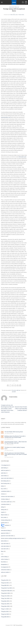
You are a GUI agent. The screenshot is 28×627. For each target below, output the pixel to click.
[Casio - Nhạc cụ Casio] (14, 2)
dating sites (4, 509)
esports (3, 512)
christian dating (4, 499)
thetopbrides (4, 564)
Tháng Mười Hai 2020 (6, 588)
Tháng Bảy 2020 (5, 601)
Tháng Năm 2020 (5, 606)
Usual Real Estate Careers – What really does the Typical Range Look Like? (16, 442)
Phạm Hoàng (21, 14)
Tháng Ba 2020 (4, 611)
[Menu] (2, 2)
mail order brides (5, 546)
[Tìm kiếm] (23, 2)
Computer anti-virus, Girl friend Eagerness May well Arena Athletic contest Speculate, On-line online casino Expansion (7, 409)
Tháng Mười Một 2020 (6, 590)
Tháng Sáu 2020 (5, 603)
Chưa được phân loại (14, 7)
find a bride (3, 517)
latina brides (4, 541)
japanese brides (5, 533)
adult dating (4, 467)
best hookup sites (5, 483)
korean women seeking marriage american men (12, 538)
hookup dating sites (5, 520)
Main (2, 551)
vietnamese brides (5, 569)
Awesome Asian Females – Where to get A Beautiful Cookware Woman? (21, 408)
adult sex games (5, 470)
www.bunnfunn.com (6, 117)
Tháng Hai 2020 (5, 614)
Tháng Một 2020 (5, 616)
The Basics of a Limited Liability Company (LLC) (15, 448)
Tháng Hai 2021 (5, 582)
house (2, 527)
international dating (5, 530)
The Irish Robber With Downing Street (14, 431)
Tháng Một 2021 (5, 585)
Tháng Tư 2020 (5, 609)
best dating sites (5, 480)
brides (2, 486)
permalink (14, 391)
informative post (22, 156)
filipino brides (4, 514)
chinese (3, 494)
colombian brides (5, 504)
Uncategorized (4, 567)
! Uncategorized (5, 465)
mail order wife (4, 548)
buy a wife (3, 488)
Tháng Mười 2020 (5, 593)
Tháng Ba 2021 (4, 580)
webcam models (5, 572)
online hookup (4, 559)
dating (2, 507)
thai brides (3, 561)
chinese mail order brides (7, 496)
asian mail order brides (6, 478)
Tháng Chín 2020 (5, 595)
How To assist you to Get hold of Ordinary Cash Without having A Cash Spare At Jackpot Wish (16, 454)
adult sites (3, 473)
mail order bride (5, 543)
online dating (4, 556)
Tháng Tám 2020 (5, 598)
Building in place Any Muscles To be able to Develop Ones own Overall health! (15, 437)
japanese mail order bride (7, 535)
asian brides (4, 475)
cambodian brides (5, 491)
